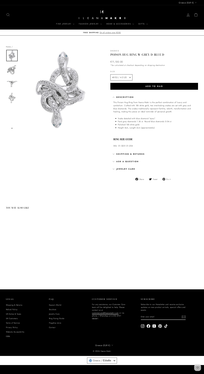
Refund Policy (11, 309)
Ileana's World (55, 305)
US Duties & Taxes (13, 314)
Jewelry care (125, 169)
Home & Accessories (119, 24)
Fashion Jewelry (89, 24)
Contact (52, 327)
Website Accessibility (15, 332)
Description (125, 97)
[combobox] (102, 361)
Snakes (114, 51)
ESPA (8, 336)
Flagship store (55, 323)
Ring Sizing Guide (56, 318)
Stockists (52, 309)
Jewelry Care (54, 314)
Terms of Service (13, 323)
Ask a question (127, 161)
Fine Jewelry (64, 24)
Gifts (141, 24)
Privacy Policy (12, 327)
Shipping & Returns (130, 154)
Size (112, 71)
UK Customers (12, 318)
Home (8, 46)
